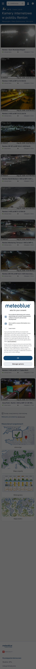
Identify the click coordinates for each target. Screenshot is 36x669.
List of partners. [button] (12, 341)
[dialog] (18, 334)
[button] (18, 328)
